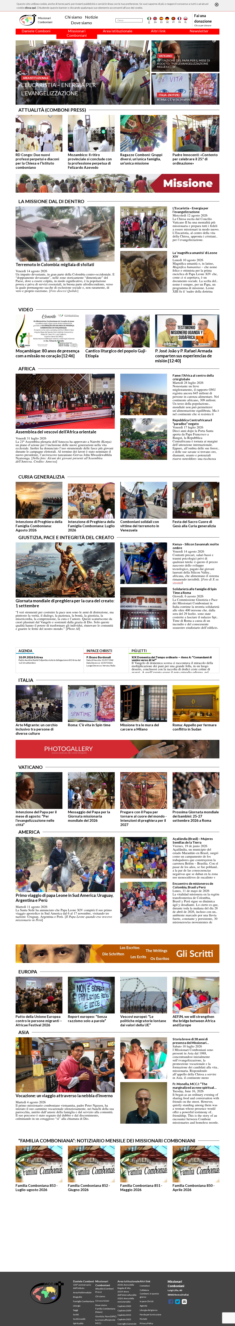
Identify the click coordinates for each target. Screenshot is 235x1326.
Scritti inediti (79, 1319)
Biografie (77, 1297)
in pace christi (99, 651)
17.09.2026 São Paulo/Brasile (38, 657)
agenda (25, 651)
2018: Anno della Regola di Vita (126, 1286)
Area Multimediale (82, 1292)
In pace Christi (146, 1301)
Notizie (91, 17)
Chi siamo (73, 17)
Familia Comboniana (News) (105, 1310)
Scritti (76, 1314)
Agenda (143, 1305)
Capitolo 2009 (124, 1310)
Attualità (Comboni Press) (104, 1290)
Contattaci (145, 1285)
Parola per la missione (150, 1314)
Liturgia (76, 1305)
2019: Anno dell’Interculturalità (127, 1293)
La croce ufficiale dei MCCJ (105, 1321)
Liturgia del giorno (148, 1310)
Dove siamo (81, 22)
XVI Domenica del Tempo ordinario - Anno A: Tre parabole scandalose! (170, 659)
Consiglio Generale (127, 1323)
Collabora (144, 1290)
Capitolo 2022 (124, 1319)
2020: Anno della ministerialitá (126, 1300)
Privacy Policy (146, 1323)
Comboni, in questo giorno (149, 1295)
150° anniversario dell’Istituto (82, 1286)
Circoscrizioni (102, 1300)
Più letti (143, 1319)
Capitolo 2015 (124, 1315)
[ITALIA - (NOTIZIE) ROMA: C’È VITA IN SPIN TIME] (185, 88)
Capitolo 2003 (124, 1306)
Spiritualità (78, 1323)
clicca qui (30, 7)
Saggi (75, 1310)
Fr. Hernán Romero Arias (102, 657)
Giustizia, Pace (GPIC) (105, 1316)
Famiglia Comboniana (83, 1301)
